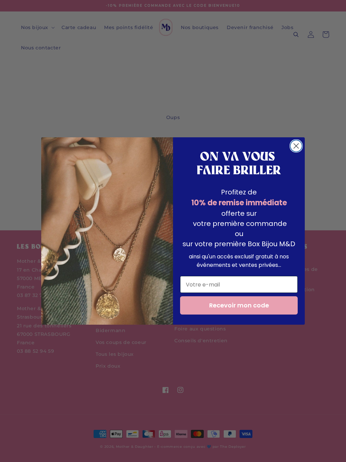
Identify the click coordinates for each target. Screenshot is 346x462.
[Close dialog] (296, 146)
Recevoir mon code (239, 305)
